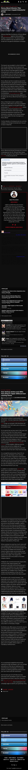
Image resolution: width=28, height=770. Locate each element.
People (2, 320)
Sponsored (10, 689)
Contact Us (13, 759)
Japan (19, 188)
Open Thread (12, 757)
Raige (7, 338)
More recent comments (6, 349)
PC (4, 6)
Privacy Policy (14, 761)
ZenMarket (21, 469)
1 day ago (7, 335)
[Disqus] (14, 247)
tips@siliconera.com (16, 768)
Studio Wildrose (18, 189)
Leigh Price (8, 14)
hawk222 (8, 325)
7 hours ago (23, 328)
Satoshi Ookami (10, 331)
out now (3, 155)
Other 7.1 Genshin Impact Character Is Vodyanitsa (11, 328)
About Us (6, 759)
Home (5, 757)
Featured (5, 689)
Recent (6, 320)
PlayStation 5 (8, 6)
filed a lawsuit (7, 36)
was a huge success (14, 93)
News (2, 6)
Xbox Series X (15, 6)
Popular (10, 320)
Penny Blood (11, 189)
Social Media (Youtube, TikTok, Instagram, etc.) (14, 176)
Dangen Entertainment (8, 188)
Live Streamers (7, 170)
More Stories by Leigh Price (14, 227)
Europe (15, 188)
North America (5, 189)
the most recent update (15, 107)
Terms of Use (21, 759)
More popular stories (7, 315)
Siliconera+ (20, 757)
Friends (6, 173)
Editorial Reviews (8, 167)
